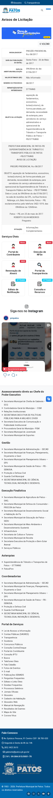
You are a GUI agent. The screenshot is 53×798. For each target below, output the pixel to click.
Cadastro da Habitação (14, 698)
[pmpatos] (6, 318)
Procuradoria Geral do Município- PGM (21, 428)
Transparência (33, 3)
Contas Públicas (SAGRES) (16, 634)
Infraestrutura (10, 531)
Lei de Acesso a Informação (17, 631)
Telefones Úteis (11, 661)
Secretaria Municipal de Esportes (19, 435)
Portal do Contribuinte (14, 651)
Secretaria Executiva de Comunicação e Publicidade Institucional (22, 423)
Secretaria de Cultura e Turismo (18, 534)
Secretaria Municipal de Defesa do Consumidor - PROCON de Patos (26, 506)
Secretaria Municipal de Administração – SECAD (26, 449)
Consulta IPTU (10, 654)
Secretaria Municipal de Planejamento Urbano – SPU (26, 461)
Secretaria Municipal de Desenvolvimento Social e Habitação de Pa (26, 512)
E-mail (7, 671)
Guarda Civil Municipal (14, 476)
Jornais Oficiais (11, 692)
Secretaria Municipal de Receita (18, 538)
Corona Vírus (10, 715)
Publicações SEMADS (14, 675)
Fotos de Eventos (12, 668)
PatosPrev (9, 569)
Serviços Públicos (12, 548)
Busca (7, 658)
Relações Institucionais (15, 411)
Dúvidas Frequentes (13, 685)
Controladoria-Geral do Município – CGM (23, 408)
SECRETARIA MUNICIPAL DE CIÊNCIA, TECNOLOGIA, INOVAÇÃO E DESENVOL (22, 481)
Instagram (35, 311)
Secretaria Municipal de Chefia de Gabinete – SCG (24, 403)
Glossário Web (11, 702)
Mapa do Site (10, 712)
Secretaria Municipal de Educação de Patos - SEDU (25, 519)
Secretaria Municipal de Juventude (20, 432)
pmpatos (14, 318)
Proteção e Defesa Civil (15, 473)
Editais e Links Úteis (13, 681)
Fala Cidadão (10, 664)
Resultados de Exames (14, 708)
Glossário (17, 3)
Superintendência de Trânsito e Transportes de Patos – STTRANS (25, 564)
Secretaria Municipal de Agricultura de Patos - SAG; (25, 499)
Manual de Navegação (14, 705)
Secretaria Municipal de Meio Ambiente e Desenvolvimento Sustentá (23, 526)
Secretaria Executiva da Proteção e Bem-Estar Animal (25, 543)
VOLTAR (45, 44)
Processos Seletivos (13, 688)
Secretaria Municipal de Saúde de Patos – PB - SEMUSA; (25, 468)
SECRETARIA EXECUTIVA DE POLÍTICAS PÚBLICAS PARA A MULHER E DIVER (22, 417)
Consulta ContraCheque (15, 648)
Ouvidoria (8, 641)
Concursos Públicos (13, 644)
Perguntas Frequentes (14, 678)
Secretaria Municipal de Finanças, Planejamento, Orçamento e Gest (26, 454)
